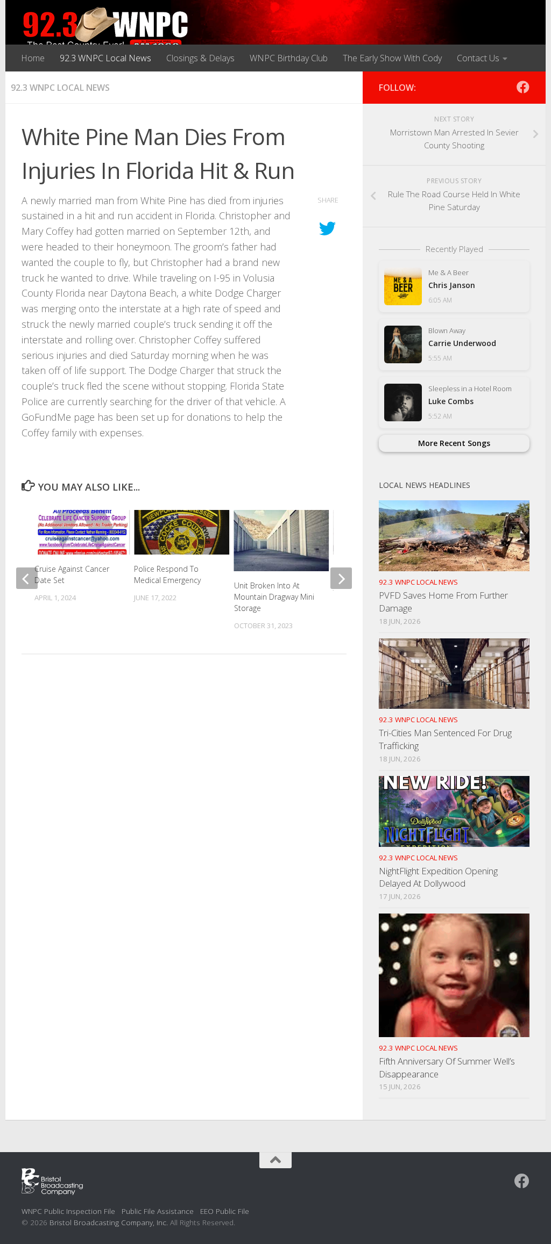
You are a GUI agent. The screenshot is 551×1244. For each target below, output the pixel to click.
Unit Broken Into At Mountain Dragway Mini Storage (274, 596)
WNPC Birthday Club (289, 58)
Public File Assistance (158, 1211)
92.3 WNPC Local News (105, 58)
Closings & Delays (200, 58)
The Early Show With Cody (392, 58)
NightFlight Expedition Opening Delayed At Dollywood (438, 877)
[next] (341, 578)
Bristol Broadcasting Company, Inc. (109, 1222)
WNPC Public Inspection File (68, 1211)
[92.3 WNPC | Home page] (106, 29)
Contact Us (478, 58)
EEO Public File (224, 1211)
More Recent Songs (454, 443)
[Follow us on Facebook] (523, 87)
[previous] (27, 578)
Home (33, 58)
